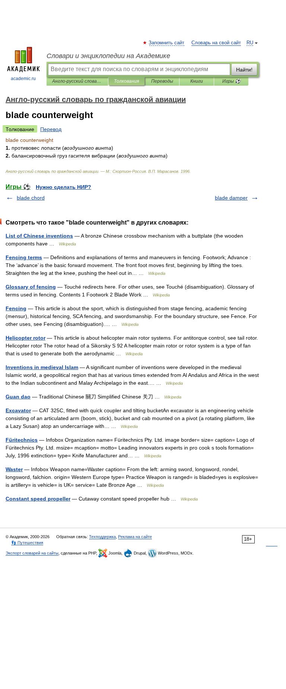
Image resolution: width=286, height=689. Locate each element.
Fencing (16, 308)
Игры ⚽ (231, 81)
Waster (14, 469)
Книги (196, 81)
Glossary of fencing (31, 287)
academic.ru (23, 78)
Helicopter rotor (25, 338)
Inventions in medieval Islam (42, 367)
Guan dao (18, 397)
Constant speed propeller (38, 499)
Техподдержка (102, 536)
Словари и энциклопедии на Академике (108, 56)
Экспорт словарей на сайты (32, 553)
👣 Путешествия (27, 542)
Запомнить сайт (166, 42)
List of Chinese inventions (39, 236)
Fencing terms (24, 257)
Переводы (162, 81)
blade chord (31, 198)
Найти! (244, 70)
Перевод (50, 129)
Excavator (18, 410)
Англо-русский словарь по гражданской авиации (77, 81)
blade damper (231, 198)
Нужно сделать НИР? (63, 187)
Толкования (126, 81)
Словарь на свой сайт (216, 42)
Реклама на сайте (135, 536)
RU (250, 42)
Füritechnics (22, 440)
